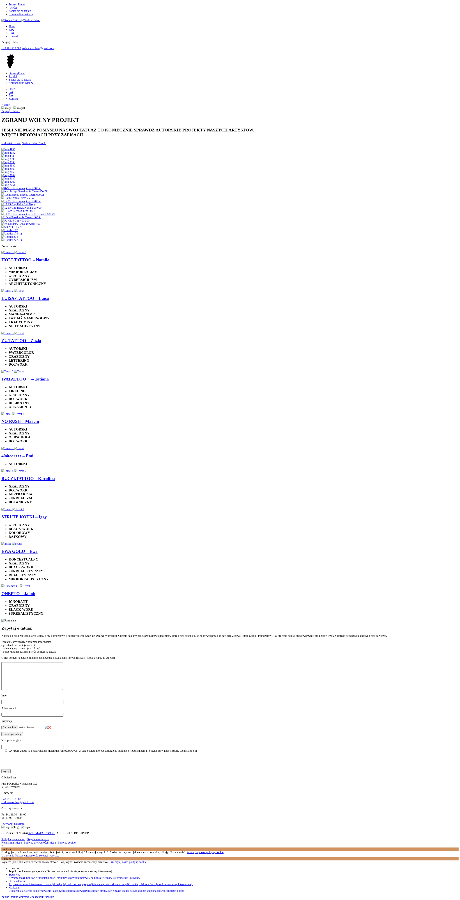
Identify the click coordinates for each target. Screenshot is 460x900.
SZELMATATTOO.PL (41, 833)
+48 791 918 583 (11, 48)
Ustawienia (8, 855)
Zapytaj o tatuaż (10, 111)
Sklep (12, 26)
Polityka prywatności (13, 839)
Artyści (13, 7)
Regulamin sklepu (11, 842)
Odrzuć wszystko (25, 855)
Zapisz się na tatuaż (20, 10)
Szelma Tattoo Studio (34, 143)
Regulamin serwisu (38, 839)
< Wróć (5, 104)
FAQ (11, 29)
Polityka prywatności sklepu (40, 842)
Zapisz (5, 896)
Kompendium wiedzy (21, 14)
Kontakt (13, 36)
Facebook (7, 823)
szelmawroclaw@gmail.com (38, 48)
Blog (11, 32)
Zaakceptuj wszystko (47, 855)
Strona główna (17, 4)
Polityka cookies (67, 842)
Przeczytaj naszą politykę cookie (205, 852)
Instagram (18, 823)
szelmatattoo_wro (11, 143)
